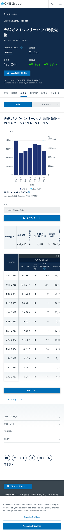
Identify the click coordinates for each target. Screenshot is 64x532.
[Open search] (52, 4)
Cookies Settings (32, 517)
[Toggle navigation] (60, 4)
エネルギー (11, 14)
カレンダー (56, 93)
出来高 (24, 93)
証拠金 (44, 93)
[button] (17, 73)
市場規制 (8, 431)
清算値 (14, 93)
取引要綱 (34, 93)
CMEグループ (10, 417)
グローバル (9, 424)
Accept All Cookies (32, 526)
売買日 (7, 205)
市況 (6, 93)
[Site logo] (11, 4)
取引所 (7, 439)
